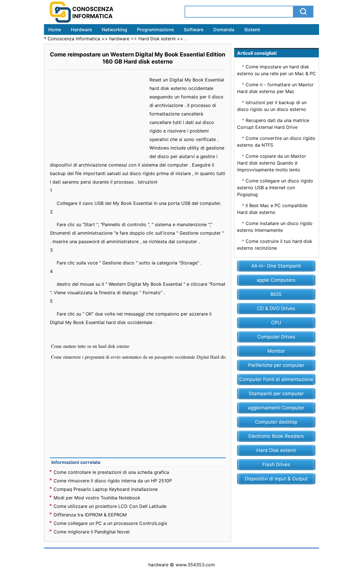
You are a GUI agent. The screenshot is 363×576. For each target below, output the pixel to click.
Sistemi (252, 29)
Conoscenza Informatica (74, 38)
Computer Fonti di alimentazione (276, 379)
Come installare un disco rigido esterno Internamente (275, 226)
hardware (119, 38)
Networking (114, 29)
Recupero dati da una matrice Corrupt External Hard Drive (273, 123)
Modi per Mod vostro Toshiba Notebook (97, 498)
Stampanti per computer (276, 393)
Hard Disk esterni (157, 38)
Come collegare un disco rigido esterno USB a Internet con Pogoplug (275, 187)
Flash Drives (276, 464)
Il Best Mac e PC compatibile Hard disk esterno (272, 209)
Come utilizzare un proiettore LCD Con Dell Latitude (110, 506)
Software (193, 29)
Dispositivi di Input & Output (276, 479)
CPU (276, 322)
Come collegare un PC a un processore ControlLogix (110, 523)
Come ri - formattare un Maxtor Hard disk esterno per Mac (275, 88)
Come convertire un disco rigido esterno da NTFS (276, 141)
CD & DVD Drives (276, 308)
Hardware (81, 29)
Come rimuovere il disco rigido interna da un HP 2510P (113, 480)
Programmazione (155, 29)
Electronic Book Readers (276, 436)
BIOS (276, 294)
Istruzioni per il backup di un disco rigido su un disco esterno (272, 106)
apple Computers (276, 280)
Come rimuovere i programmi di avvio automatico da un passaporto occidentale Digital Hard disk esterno (147, 357)
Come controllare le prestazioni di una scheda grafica (111, 472)
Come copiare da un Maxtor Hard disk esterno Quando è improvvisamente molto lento (271, 163)
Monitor (276, 351)
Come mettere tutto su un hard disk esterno (91, 346)
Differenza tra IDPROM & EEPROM (90, 515)
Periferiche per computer (276, 365)
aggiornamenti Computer (276, 408)
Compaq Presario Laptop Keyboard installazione (106, 489)
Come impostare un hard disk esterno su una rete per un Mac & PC (276, 70)
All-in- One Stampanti (276, 266)
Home (54, 29)
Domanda (223, 29)
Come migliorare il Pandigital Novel (92, 532)
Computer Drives (276, 337)
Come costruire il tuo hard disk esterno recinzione (274, 244)
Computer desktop (276, 422)
